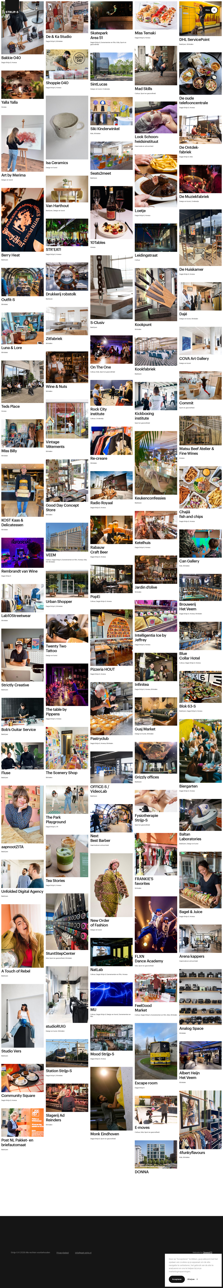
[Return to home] (12, 7)
